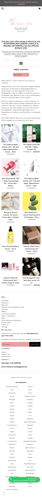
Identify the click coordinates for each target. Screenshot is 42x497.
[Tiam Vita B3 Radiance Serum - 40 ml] (10, 235)
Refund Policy (5, 356)
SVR (12, 473)
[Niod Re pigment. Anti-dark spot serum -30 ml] (31, 267)
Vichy (30, 486)
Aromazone (12, 393)
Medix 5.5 (30, 444)
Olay (30, 454)
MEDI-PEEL (12, 444)
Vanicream (12, 486)
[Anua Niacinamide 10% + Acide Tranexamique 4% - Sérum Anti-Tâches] (10, 167)
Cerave (12, 406)
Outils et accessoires (8, 316)
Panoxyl (30, 457)
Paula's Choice (12, 460)
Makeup (4, 311)
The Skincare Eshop (26, 377)
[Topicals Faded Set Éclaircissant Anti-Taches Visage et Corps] (10, 267)
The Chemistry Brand (12, 476)
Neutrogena (30, 451)
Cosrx (30, 409)
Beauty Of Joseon (30, 396)
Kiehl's (30, 435)
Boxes (3, 318)
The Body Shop (30, 473)
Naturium (12, 451)
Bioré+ (12, 403)
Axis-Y (30, 393)
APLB (30, 390)
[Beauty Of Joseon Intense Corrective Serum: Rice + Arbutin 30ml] (10, 201)
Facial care (4, 303)
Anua (12, 390)
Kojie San (12, 438)
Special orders (6, 322)
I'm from (12, 428)
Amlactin (30, 386)
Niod (12, 454)
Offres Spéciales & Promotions (11, 320)
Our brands (5, 300)
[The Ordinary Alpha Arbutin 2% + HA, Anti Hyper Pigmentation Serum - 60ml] (31, 167)
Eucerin (12, 419)
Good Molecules (12, 425)
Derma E (12, 412)
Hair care (4, 309)
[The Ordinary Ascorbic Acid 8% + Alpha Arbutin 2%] (31, 133)
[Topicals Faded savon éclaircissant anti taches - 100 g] (31, 235)
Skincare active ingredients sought (12, 307)
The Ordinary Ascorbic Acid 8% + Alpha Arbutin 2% (31, 146)
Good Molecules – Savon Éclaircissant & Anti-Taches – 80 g (31, 214)
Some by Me (12, 470)
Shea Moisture (12, 467)
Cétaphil (30, 406)
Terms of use (5, 354)
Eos (30, 415)
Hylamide (30, 425)
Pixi (30, 460)
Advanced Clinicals (12, 386)
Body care (4, 305)
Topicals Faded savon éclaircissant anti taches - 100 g (31, 248)
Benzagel (12, 399)
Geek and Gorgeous (30, 422)
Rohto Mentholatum (30, 464)
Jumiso (30, 431)
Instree (30, 428)
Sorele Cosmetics (30, 470)
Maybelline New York (30, 441)
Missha (12, 448)
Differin (30, 412)
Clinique (12, 409)
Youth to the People (12, 489)
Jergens (12, 431)
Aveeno (12, 396)
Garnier (12, 422)
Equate (12, 415)
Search (3, 352)
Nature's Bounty (30, 448)
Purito (12, 464)
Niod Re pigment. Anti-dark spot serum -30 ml (31, 280)
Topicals (30, 483)
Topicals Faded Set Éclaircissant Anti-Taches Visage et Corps (10, 280)
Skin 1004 (30, 467)
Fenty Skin (30, 419)
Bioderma (30, 399)
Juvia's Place (12, 435)
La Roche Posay (12, 441)
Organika (12, 457)
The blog (4, 327)
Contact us (4, 325)
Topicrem (12, 483)
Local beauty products (8, 314)
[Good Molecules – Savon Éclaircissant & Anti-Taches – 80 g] (31, 201)
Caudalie (30, 403)
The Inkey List (30, 476)
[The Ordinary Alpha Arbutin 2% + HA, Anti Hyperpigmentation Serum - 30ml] (10, 133)
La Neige (30, 438)
